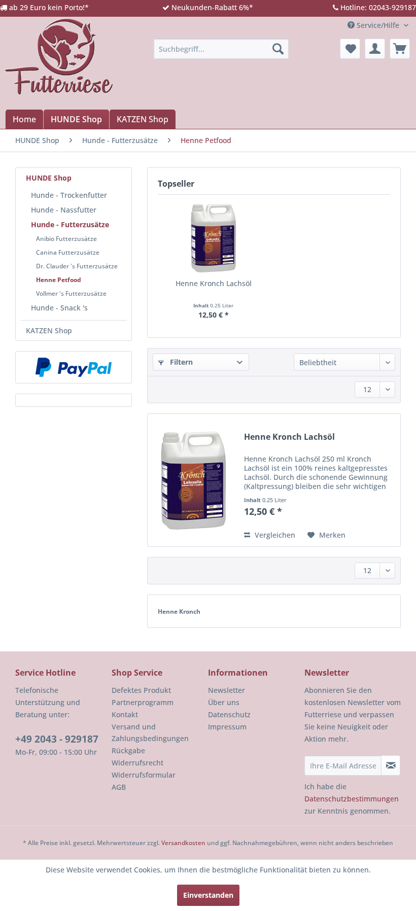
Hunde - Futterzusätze (70, 224)
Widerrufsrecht (137, 762)
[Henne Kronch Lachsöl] (213, 237)
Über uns (223, 702)
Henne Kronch (179, 611)
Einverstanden (208, 895)
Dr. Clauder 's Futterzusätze (77, 266)
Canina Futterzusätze (67, 252)
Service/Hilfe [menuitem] (378, 25)
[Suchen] (278, 49)
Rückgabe (128, 750)
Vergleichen (274, 535)
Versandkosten (183, 842)
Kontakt (125, 714)
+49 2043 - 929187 (56, 739)
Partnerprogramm (143, 702)
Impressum (227, 726)
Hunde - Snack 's (59, 307)
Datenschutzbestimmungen (351, 798)
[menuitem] (221, 49)
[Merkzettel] (350, 49)
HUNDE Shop (49, 178)
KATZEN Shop (49, 330)
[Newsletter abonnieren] (390, 765)
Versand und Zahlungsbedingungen (150, 733)
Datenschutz (229, 714)
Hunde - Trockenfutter (69, 195)
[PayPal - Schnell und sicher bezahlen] (73, 367)
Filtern (180, 362)
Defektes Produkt (141, 690)
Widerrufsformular (144, 775)
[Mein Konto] (375, 49)
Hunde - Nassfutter (63, 210)
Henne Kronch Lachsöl (214, 283)
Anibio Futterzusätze (66, 238)
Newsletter (226, 690)
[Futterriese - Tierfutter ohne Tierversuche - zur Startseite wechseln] (59, 56)
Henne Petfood (58, 279)
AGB (119, 787)
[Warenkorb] (400, 49)
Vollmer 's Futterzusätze (71, 293)
